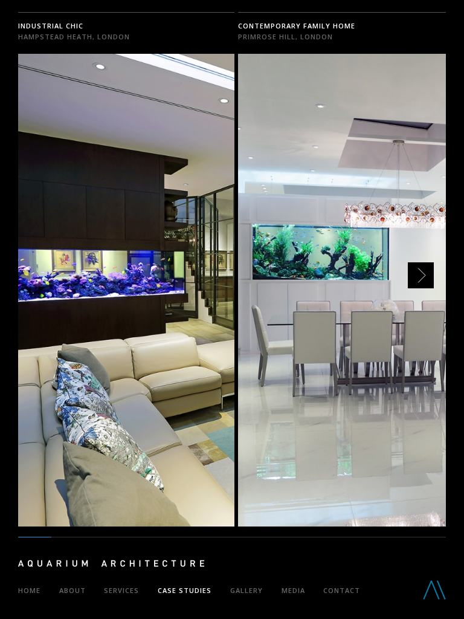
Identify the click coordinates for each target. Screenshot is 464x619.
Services (121, 590)
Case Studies (184, 590)
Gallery (246, 590)
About (72, 590)
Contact (341, 590)
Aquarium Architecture (111, 566)
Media (293, 590)
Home (29, 590)
